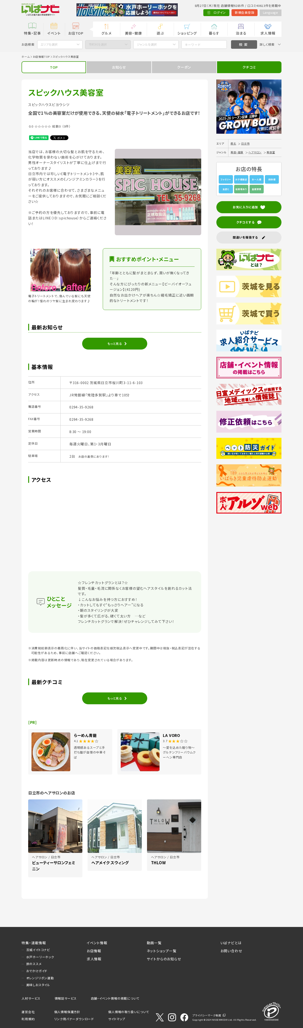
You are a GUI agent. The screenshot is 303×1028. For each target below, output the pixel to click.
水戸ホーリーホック (40, 957)
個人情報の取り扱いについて (128, 1012)
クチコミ (249, 67)
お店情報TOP (41, 56)
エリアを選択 (49, 44)
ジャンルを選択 (147, 44)
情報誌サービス (66, 998)
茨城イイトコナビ (38, 950)
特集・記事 (32, 33)
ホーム (26, 56)
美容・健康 (133, 33)
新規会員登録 (244, 12)
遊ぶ (160, 33)
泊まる (241, 33)
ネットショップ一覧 (162, 950)
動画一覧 (154, 942)
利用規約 (28, 1019)
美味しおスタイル (38, 985)
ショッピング (187, 33)
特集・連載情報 (34, 942)
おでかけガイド (36, 971)
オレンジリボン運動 (40, 978)
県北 (233, 143)
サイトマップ (116, 1019)
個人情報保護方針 (67, 1012)
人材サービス (31, 998)
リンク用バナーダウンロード (74, 1019)
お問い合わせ (231, 950)
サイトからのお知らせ (164, 958)
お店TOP (75, 33)
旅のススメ (34, 964)
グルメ (106, 33)
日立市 (245, 143)
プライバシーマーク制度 (206, 1015)
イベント (54, 33)
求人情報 (267, 33)
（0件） (66, 126)
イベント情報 (97, 942)
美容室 (271, 152)
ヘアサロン (255, 152)
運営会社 (28, 1012)
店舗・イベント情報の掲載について (115, 998)
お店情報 (94, 950)
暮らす (214, 33)
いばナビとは (231, 942)
